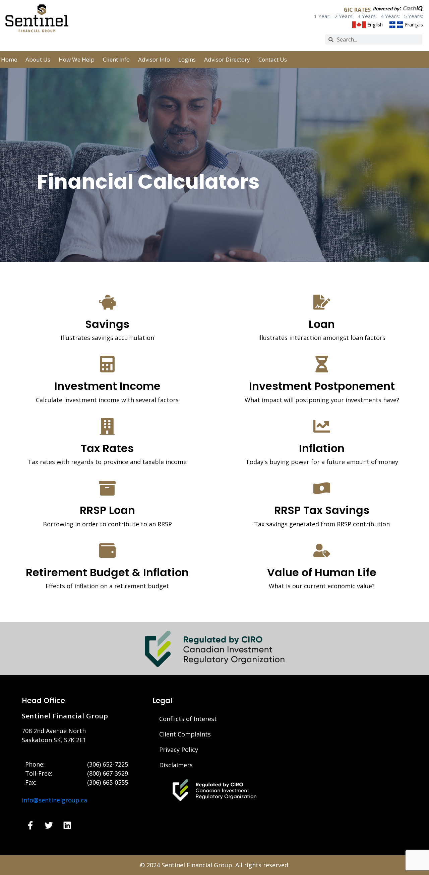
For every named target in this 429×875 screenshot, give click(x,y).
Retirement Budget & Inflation (107, 572)
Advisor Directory (227, 59)
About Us (37, 59)
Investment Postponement (322, 385)
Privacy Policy (178, 750)
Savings (107, 324)
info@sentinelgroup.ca (54, 800)
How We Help (77, 59)
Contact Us (272, 59)
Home (9, 59)
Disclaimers (176, 765)
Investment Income (107, 385)
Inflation (322, 448)
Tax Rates (107, 448)
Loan (322, 324)
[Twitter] (48, 825)
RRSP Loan (107, 510)
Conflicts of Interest (188, 719)
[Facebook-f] (30, 825)
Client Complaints (185, 734)
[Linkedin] (67, 825)
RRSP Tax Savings (321, 510)
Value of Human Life (321, 572)
